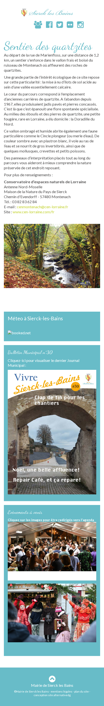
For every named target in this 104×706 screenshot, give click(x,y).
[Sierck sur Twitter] (57, 24)
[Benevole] (36, 24)
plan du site (81, 691)
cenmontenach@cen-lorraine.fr (42, 206)
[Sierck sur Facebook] (47, 24)
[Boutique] (28, 25)
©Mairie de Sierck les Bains (31, 691)
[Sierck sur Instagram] (78, 24)
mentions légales (61, 691)
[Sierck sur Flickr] (68, 24)
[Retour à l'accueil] (52, 12)
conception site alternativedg (52, 695)
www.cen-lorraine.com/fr (33, 211)
